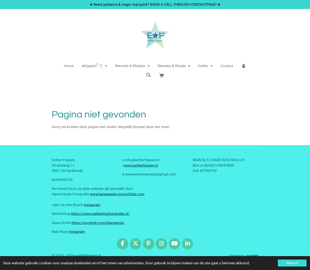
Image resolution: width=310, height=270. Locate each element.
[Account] (243, 66)
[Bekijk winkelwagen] (161, 76)
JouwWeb (251, 255)
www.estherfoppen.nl (141, 165)
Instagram (92, 205)
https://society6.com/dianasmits (97, 223)
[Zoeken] (148, 75)
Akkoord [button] (292, 263)
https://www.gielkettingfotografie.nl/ (100, 214)
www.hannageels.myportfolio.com (117, 194)
